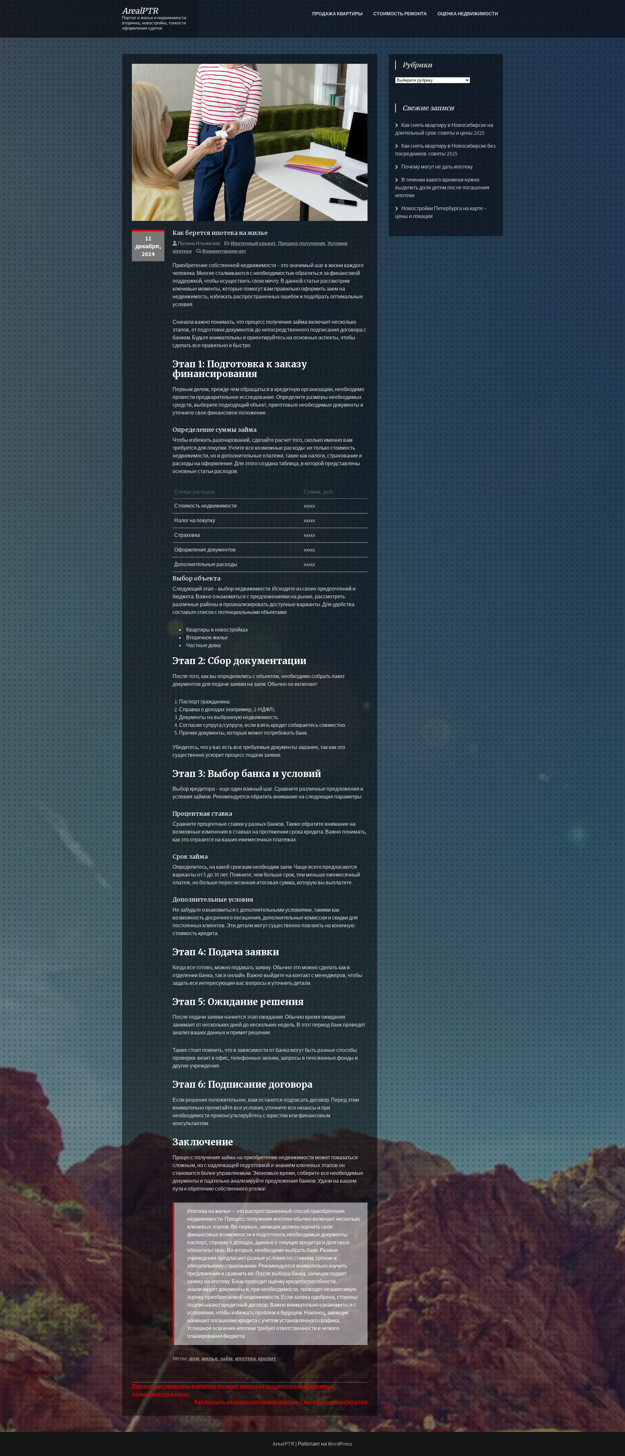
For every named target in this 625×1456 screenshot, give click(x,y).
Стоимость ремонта (400, 14)
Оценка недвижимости (468, 14)
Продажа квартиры (337, 14)
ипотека (245, 1358)
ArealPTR (140, 11)
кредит (267, 1358)
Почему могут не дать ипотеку (437, 166)
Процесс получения (301, 243)
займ (226, 1358)
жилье (209, 1358)
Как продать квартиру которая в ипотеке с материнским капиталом (281, 1401)
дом (194, 1358)
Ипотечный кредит (253, 243)
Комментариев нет (224, 251)
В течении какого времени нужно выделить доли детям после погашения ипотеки (442, 187)
